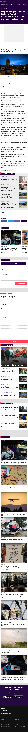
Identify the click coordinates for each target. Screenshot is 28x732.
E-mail (3, 308)
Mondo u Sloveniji (7, 403)
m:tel (5, 730)
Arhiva (16, 724)
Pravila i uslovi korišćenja (20, 726)
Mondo (3, 708)
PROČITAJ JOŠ (6, 437)
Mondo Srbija (4, 710)
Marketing (17, 719)
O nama (2, 719)
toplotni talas (12, 214)
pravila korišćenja (13, 335)
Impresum (3, 721)
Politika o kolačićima (5, 724)
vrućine (24, 81)
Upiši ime (3, 270)
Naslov (3, 300)
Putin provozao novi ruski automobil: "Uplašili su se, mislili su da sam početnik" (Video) (9, 250)
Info (2, 8)
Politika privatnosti (5, 726)
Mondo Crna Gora (6, 713)
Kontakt (16, 721)
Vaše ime (4, 304)
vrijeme (4, 214)
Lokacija (3, 313)
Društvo (5, 8)
